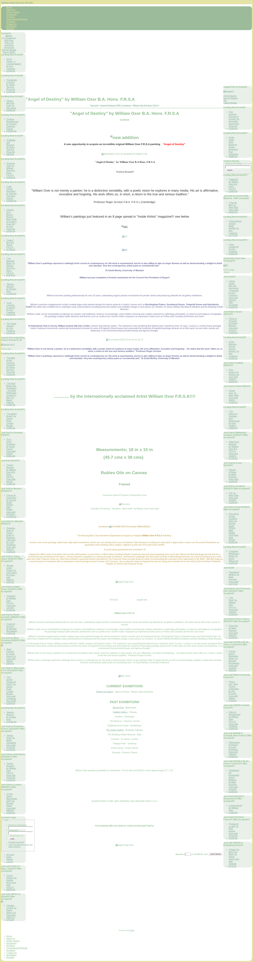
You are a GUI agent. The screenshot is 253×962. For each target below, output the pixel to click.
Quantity (179, 854)
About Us (10, 10)
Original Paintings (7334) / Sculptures (115, 105)
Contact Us (11, 24)
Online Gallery (13, 12)
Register (10, 29)
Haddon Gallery (120, 712)
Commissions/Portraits (16, 19)
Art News (10, 17)
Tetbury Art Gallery (104, 692)
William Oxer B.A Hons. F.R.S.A (146, 105)
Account (10, 855)
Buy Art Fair (118, 708)
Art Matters (11, 26)
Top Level (94, 105)
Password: (13, 830)
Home (9, 7)
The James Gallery (115, 730)
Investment (11, 14)
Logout (9, 862)
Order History (9, 858)
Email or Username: (17, 825)
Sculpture (10, 22)
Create (131, 930)
